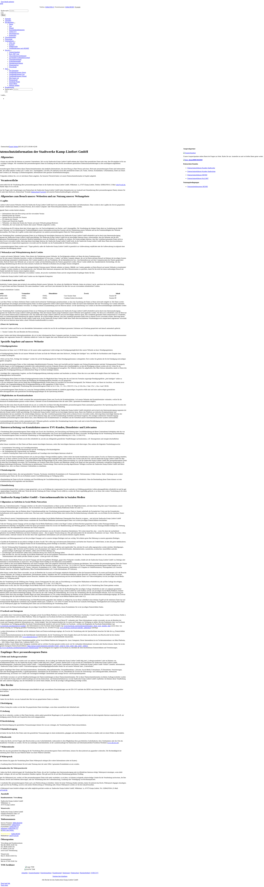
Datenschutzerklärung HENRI (197, 175)
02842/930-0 (49, 7)
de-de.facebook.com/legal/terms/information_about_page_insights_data (87, 626)
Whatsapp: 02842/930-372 (9, 828)
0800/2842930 (197, 160)
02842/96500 (69, 7)
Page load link (5, 883)
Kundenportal (57, 873)
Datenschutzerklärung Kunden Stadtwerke (201, 168)
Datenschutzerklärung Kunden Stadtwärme (201, 171)
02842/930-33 (14, 826)
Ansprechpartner (34, 873)
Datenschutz (75, 873)
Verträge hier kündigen (59, 876)
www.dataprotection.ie (29, 637)
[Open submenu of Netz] (9, 69)
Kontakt (77, 7)
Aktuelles (24, 873)
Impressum (66, 873)
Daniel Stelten (13, 146)
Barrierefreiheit (85, 873)
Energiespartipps (46, 873)
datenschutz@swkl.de (38, 192)
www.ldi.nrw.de (113, 743)
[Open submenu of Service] (10, 50)
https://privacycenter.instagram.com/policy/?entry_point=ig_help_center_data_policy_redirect (57, 646)
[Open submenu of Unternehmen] (14, 41)
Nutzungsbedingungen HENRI (197, 186)
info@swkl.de (120, 185)
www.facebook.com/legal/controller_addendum (75, 628)
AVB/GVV (94, 873)
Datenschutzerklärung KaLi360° (198, 178)
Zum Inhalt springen (7, 2)
